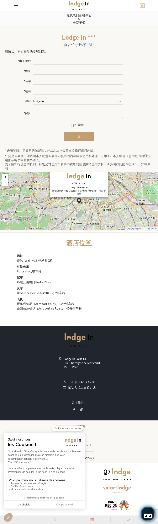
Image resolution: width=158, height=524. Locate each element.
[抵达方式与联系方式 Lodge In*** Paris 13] (55, 519)
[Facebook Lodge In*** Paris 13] (74, 410)
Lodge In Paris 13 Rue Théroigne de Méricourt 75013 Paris (82, 363)
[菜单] (16, 5)
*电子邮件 (24, 61)
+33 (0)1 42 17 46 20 (82, 382)
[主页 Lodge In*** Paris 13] (79, 5)
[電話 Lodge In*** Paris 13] (18, 519)
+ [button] (5, 177)
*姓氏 (27, 71)
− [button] (5, 182)
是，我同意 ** (80, 125)
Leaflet (129, 228)
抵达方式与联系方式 (82, 388)
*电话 (27, 91)
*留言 (27, 113)
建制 (28, 101)
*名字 (27, 81)
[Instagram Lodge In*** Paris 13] (82, 410)
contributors (151, 228)
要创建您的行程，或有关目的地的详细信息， (79, 191)
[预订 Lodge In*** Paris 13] (142, 5)
